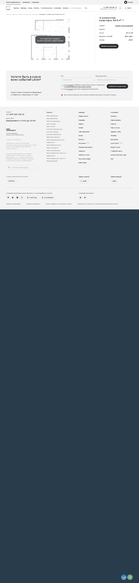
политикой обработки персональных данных (77, 86)
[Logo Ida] (11, 129)
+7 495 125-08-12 (110, 7)
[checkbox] (83, 86)
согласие (70, 85)
